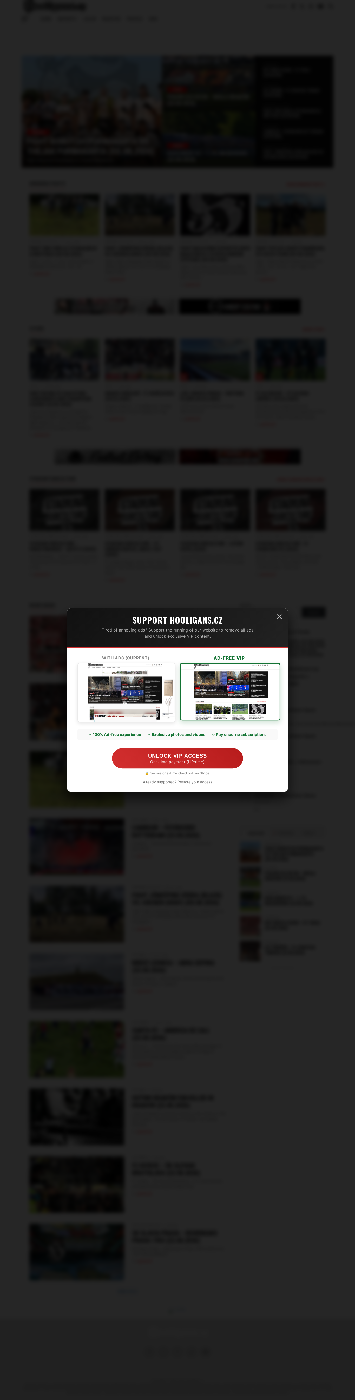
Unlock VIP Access (177, 758)
